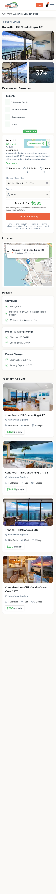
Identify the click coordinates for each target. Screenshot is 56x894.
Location (28, 13)
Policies (36, 13)
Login (39, 5)
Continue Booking (28, 216)
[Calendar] (47, 183)
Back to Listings (12, 21)
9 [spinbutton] (8, 183)
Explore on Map (35, 143)
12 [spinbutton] (11, 183)
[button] (28, 262)
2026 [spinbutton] (16, 183)
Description (12, 150)
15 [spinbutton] (26, 183)
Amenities (18, 13)
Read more (11, 163)
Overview (7, 13)
